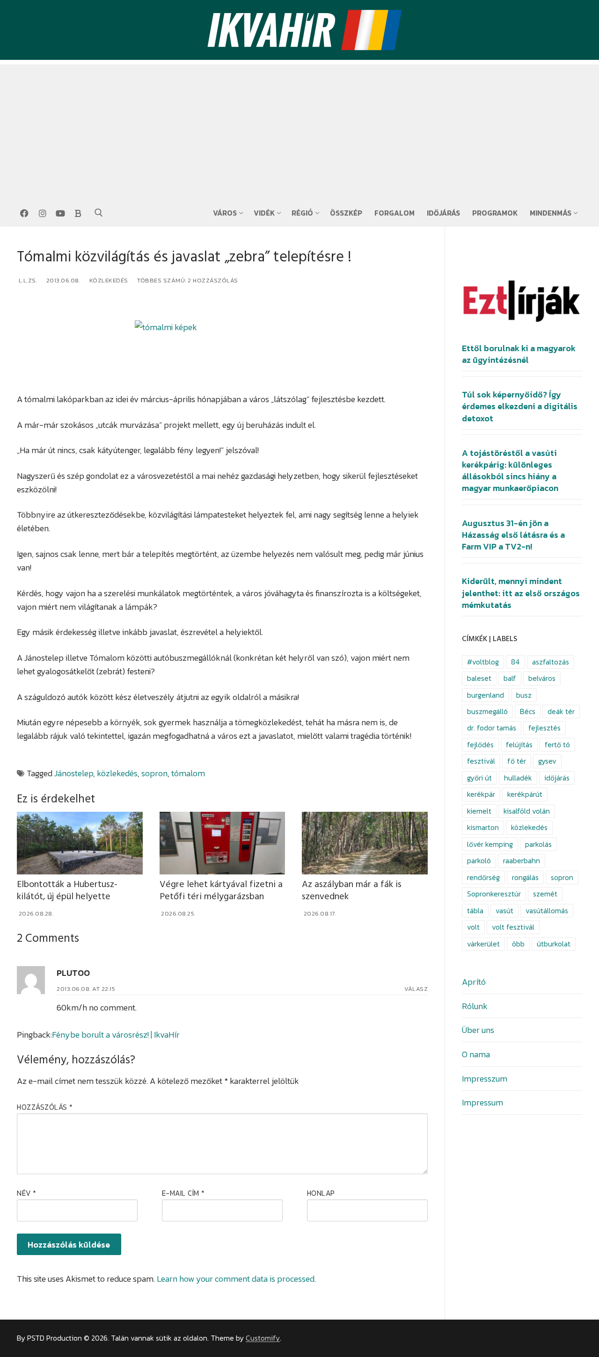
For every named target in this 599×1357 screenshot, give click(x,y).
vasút (504, 910)
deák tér (561, 711)
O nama (476, 1054)
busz (524, 695)
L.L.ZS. (27, 280)
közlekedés (117, 773)
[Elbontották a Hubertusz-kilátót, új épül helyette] (80, 843)
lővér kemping (490, 844)
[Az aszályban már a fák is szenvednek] (365, 843)
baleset (479, 678)
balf (510, 678)
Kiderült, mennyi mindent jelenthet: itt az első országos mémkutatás (521, 593)
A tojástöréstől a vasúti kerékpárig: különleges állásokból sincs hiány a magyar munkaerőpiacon (510, 471)
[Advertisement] (299, 130)
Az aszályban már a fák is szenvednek (352, 890)
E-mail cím (183, 1193)
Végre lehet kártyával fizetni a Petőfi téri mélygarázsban (221, 890)
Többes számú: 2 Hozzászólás (187, 280)
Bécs (527, 711)
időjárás (557, 777)
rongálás (525, 877)
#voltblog (483, 662)
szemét (545, 893)
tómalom (188, 773)
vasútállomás (547, 910)
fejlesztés (544, 727)
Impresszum (484, 1078)
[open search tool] (99, 213)
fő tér (516, 761)
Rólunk (475, 1006)
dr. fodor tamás (491, 727)
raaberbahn (521, 860)
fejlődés (480, 744)
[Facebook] (24, 213)
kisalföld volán (527, 811)
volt (473, 927)
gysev (547, 761)
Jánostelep (73, 773)
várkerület (483, 943)
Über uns (478, 1030)
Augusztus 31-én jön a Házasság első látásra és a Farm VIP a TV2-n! (513, 535)
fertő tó (557, 744)
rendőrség (483, 877)
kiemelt (479, 811)
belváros (541, 678)
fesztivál (481, 761)
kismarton (483, 827)
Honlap (321, 1193)
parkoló (479, 860)
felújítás (519, 744)
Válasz (416, 988)
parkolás (538, 844)
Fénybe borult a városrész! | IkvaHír (116, 1034)
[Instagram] (42, 213)
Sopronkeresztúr (494, 893)
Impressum (482, 1102)
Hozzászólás (45, 1107)
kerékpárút (524, 794)
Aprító (474, 981)
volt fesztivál (513, 927)
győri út (479, 777)
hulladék (518, 777)
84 (515, 662)
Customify (263, 1338)
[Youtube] (60, 213)
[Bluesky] (78, 213)
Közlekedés (108, 280)
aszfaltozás (550, 662)
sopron (154, 773)
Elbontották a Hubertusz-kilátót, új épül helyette (67, 890)
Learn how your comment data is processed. (236, 1278)
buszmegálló (487, 711)
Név (27, 1193)
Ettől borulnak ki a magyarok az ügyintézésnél (519, 354)
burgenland (485, 695)
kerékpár (481, 794)
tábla (475, 910)
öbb (518, 943)
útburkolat (553, 943)
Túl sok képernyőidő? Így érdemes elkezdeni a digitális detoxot (519, 406)
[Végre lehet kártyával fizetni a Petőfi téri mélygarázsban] (222, 843)
